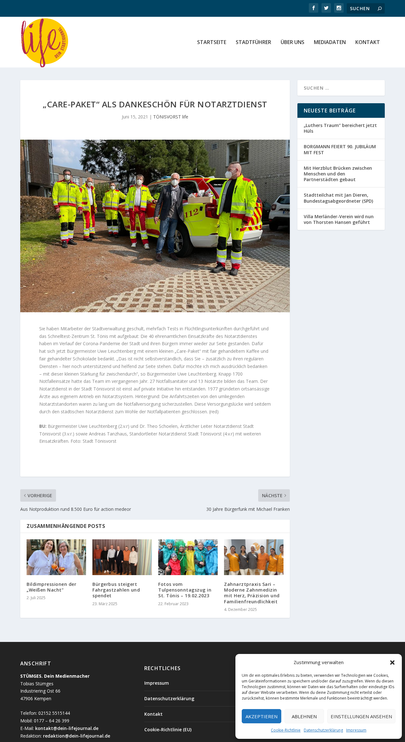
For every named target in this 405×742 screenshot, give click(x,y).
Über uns (292, 43)
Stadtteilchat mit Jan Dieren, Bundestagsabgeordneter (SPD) (338, 198)
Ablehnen (304, 716)
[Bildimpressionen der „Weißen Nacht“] (56, 557)
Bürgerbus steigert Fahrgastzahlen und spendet (116, 590)
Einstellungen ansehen (361, 716)
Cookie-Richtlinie (286, 730)
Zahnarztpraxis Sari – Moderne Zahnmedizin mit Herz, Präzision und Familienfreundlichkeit (252, 593)
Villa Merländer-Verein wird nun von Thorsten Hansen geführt (339, 219)
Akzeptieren (261, 716)
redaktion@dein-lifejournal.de (76, 736)
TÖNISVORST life (170, 117)
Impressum (356, 730)
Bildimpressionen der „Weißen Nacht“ (51, 587)
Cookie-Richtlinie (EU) (167, 729)
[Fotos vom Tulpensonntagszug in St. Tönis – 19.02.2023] (188, 557)
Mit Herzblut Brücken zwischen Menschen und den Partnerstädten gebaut (338, 173)
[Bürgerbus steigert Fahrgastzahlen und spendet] (122, 557)
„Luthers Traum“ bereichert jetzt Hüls (340, 128)
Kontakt (367, 43)
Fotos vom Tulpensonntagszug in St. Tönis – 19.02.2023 (184, 590)
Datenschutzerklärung (323, 730)
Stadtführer (253, 43)
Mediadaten (330, 43)
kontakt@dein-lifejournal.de (66, 728)
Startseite (211, 43)
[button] (392, 662)
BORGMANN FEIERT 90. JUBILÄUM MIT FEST (340, 149)
